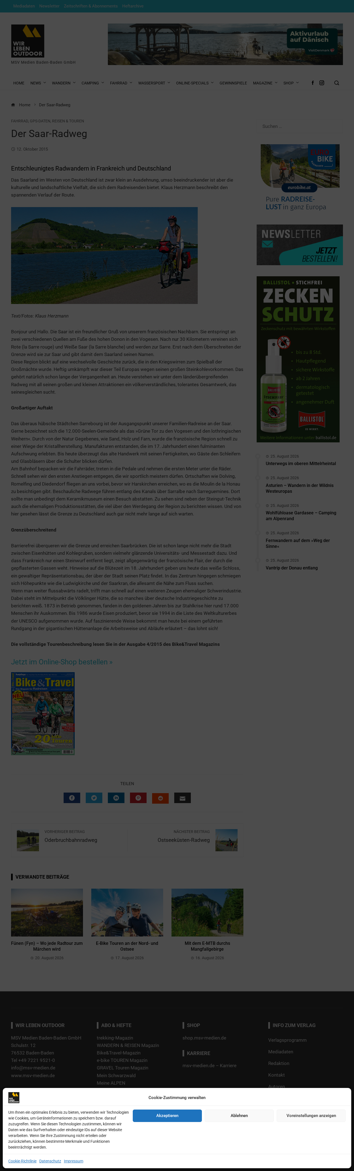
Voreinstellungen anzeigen (311, 1115)
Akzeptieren (167, 1115)
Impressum (73, 1161)
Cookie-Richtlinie (22, 1161)
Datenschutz (50, 1161)
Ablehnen (239, 1115)
